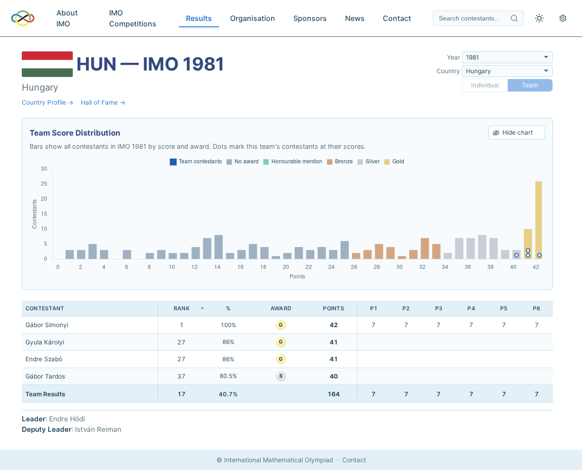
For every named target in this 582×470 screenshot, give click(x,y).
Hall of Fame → (103, 102)
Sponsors (310, 18)
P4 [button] (471, 308)
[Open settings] (563, 18)
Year (453, 57)
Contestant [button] (44, 308)
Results (199, 18)
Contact (397, 18)
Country (448, 71)
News (355, 18)
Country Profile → (48, 102)
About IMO (67, 18)
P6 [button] (536, 308)
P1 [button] (373, 308)
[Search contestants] (514, 18)
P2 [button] (406, 308)
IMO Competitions (132, 18)
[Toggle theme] (539, 18)
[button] (181, 309)
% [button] (228, 308)
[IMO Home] (23, 18)
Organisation (252, 18)
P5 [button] (503, 308)
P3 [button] (438, 308)
